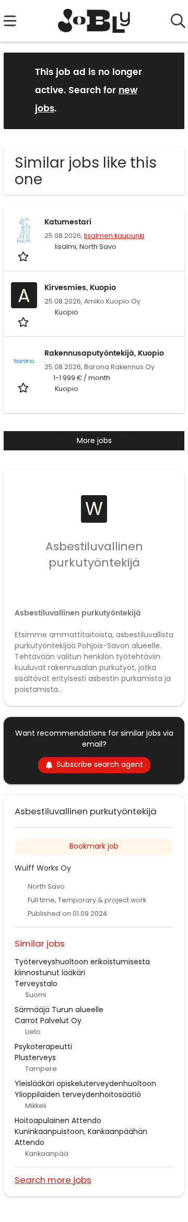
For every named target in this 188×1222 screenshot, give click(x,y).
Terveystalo (36, 983)
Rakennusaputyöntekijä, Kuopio (104, 353)
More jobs (94, 440)
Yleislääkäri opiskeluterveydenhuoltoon (85, 1083)
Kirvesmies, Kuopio (80, 287)
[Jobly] (94, 21)
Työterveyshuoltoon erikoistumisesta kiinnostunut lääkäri (82, 967)
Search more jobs (53, 1180)
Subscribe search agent (99, 764)
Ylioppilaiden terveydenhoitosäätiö (78, 1094)
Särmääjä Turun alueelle (59, 1009)
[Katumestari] (24, 230)
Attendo (29, 1142)
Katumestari (67, 222)
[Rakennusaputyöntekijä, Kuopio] (24, 361)
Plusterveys (35, 1057)
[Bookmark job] (24, 256)
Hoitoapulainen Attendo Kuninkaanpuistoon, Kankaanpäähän (81, 1126)
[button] (168, 90)
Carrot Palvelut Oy (48, 1020)
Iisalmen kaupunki (114, 235)
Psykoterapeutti (43, 1046)
